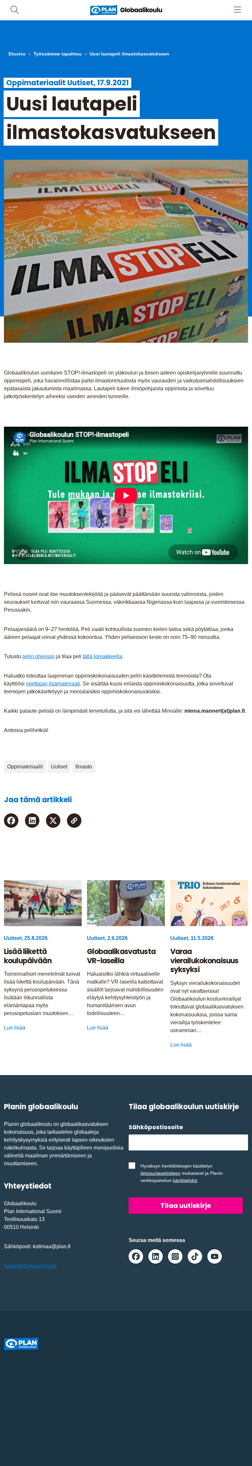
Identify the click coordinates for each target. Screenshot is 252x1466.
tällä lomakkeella (102, 656)
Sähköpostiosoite (158, 1127)
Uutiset (59, 766)
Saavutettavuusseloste (30, 1266)
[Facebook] (11, 820)
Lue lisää (14, 1027)
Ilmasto (83, 766)
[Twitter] (53, 820)
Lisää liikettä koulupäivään (28, 956)
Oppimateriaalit (25, 766)
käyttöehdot (185, 1180)
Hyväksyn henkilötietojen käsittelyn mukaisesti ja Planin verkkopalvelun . (181, 1173)
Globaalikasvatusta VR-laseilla (121, 956)
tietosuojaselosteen (160, 1173)
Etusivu (17, 53)
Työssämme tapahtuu (57, 53)
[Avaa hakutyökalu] (14, 10)
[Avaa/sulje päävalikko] (237, 10)
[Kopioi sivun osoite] (74, 820)
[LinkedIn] (32, 820)
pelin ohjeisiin (38, 656)
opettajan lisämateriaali (53, 683)
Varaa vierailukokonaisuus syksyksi (204, 960)
